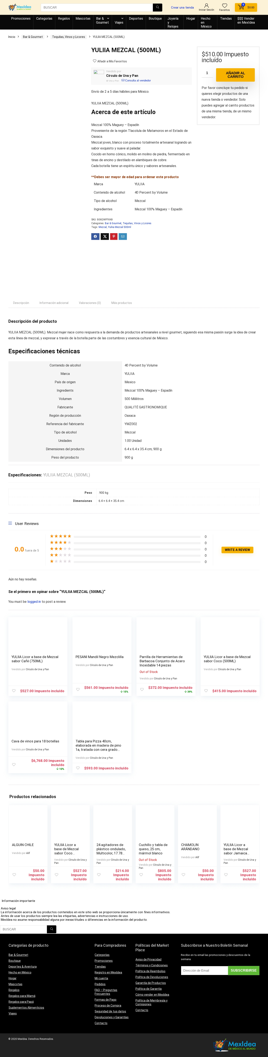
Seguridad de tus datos (110, 1011)
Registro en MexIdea (108, 972)
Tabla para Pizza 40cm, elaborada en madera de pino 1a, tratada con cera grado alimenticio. (98, 747)
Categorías (44, 19)
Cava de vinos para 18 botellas (35, 741)
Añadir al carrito (235, 75)
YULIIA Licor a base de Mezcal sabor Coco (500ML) (227, 659)
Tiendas (226, 19)
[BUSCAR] (157, 8)
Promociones (21, 19)
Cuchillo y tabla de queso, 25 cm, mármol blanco (153, 849)
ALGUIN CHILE (23, 845)
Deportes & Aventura (23, 966)
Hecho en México (206, 22)
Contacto (101, 1023)
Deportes (136, 19)
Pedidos (100, 984)
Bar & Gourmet (102, 20)
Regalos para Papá (21, 1001)
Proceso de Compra (108, 1005)
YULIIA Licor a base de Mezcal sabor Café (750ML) (35, 659)
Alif (28, 853)
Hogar (190, 19)
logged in (34, 602)
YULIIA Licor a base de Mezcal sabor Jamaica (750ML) (236, 851)
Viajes (119, 22)
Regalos (64, 19)
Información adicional (54, 303)
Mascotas (83, 19)
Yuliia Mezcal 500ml (119, 227)
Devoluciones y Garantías (112, 1017)
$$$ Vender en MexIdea (246, 20)
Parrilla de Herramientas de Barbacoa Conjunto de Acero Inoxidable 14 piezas (162, 661)
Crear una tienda (182, 7)
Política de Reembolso (150, 971)
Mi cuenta (101, 978)
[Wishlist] (224, 6)
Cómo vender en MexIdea (152, 994)
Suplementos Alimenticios (26, 1007)
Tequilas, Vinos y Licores (68, 37)
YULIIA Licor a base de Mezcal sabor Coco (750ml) (66, 851)
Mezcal (103, 227)
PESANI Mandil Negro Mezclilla (100, 657)
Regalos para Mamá (22, 996)
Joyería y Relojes (173, 22)
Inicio (11, 37)
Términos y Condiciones (151, 965)
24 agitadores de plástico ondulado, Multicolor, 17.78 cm (111, 851)
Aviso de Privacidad (148, 959)
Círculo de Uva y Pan (122, 76)
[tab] (21, 303)
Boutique (155, 19)
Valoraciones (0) (90, 303)
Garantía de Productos (150, 983)
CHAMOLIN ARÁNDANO (190, 847)
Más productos (121, 303)
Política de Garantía (148, 988)
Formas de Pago (105, 999)
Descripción (21, 303)
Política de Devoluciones (151, 977)
